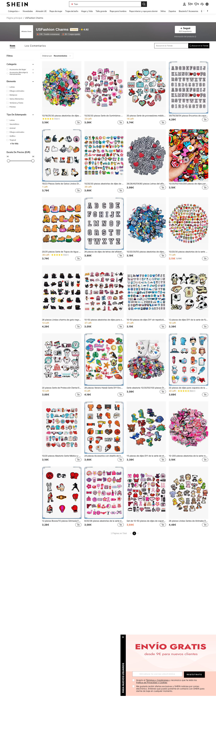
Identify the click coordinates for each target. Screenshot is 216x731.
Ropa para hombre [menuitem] (118, 11)
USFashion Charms (52, 29)
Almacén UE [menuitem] (41, 11)
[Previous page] (131, 533)
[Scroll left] (204, 11)
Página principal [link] (14, 18)
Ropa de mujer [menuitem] (56, 11)
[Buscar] (144, 4)
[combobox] (57, 55)
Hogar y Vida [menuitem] (87, 11)
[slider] (8, 160)
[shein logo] (17, 4)
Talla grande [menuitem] (101, 11)
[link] (190, 4)
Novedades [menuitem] (28, 11)
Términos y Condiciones (157, 680)
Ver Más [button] (15, 144)
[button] (202, 4)
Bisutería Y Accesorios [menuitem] (188, 11)
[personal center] (184, 4)
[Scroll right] (207, 11)
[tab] (12, 46)
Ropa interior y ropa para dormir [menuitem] (143, 11)
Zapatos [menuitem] (172, 11)
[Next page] (138, 533)
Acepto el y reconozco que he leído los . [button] (166, 681)
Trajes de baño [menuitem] (71, 11)
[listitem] (48, 34)
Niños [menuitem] (163, 11)
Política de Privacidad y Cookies (151, 682)
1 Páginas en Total (119, 533)
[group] (20, 69)
